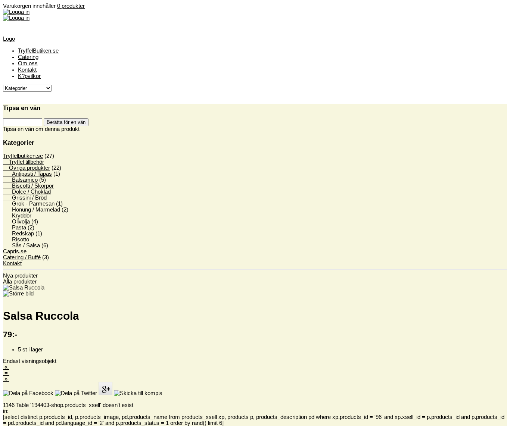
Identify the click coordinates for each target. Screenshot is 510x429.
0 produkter (71, 6)
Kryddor (17, 216)
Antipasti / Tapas (27, 174)
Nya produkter (20, 276)
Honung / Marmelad (31, 210)
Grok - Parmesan (29, 204)
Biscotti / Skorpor (28, 186)
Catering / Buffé (22, 257)
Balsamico (20, 180)
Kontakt (27, 69)
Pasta (14, 228)
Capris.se (15, 251)
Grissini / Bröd (25, 198)
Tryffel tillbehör (23, 162)
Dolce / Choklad (27, 192)
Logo (9, 39)
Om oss (28, 63)
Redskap (18, 234)
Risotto (16, 239)
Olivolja (16, 222)
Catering (28, 57)
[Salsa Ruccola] (23, 291)
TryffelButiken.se (38, 50)
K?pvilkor (29, 76)
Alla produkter (20, 282)
